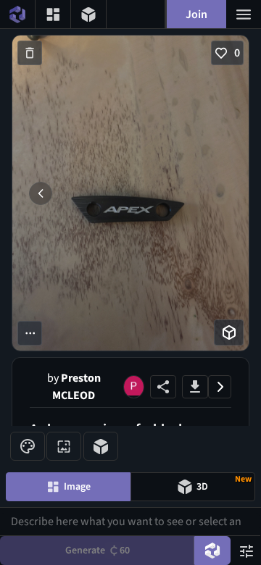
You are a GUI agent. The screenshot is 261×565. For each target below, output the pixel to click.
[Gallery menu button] (53, 14)
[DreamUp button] (212, 550)
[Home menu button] (17, 14)
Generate (97, 550)
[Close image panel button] (219, 386)
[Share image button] (163, 386)
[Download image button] (195, 386)
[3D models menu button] (88, 14)
